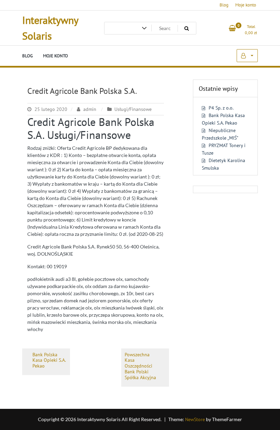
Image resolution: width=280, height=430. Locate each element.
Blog (224, 5)
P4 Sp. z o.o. (221, 108)
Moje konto (245, 5)
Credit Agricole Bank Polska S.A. (82, 91)
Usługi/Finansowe (133, 109)
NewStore (195, 419)
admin (90, 109)
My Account (247, 55)
